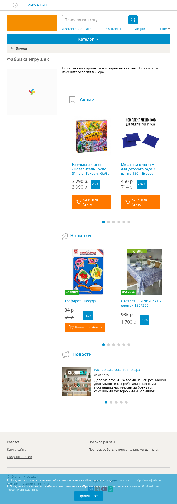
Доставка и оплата (76, 29)
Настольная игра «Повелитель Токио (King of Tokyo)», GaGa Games (90, 168)
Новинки (80, 235)
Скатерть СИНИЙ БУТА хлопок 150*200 (141, 303)
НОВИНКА (71, 292)
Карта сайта (16, 449)
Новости (82, 354)
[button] (103, 222)
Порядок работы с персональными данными (124, 449)
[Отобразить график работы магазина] (15, 5)
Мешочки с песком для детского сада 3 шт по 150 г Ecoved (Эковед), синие (138, 168)
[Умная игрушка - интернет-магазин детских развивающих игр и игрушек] (32, 23)
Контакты (113, 29)
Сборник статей (19, 457)
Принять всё (89, 496)
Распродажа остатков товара (117, 369)
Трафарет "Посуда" (81, 300)
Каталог (13, 442)
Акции (140, 29)
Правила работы (101, 442)
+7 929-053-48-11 (34, 5)
